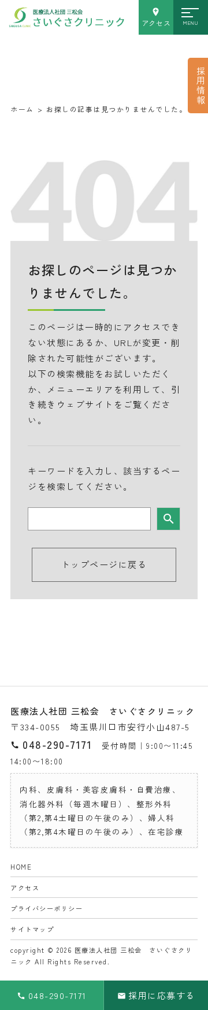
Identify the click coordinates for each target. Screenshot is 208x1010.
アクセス (156, 23)
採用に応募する (161, 995)
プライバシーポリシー (46, 908)
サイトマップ (32, 929)
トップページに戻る (104, 564)
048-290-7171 (57, 744)
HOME (21, 866)
